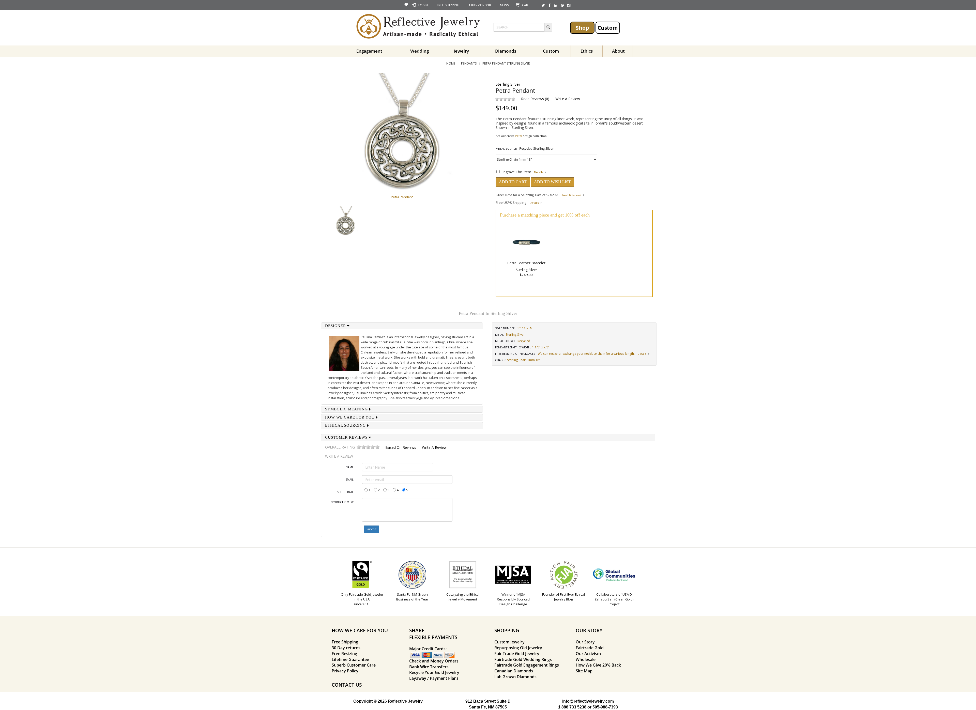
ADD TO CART (513, 182)
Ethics (587, 51)
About (618, 51)
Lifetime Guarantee (350, 659)
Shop (582, 27)
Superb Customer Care (354, 665)
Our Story (585, 642)
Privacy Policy (345, 671)
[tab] (402, 326)
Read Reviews (532, 98)
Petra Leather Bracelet (526, 262)
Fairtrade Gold (590, 648)
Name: (350, 467)
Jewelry (461, 51)
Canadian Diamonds (513, 671)
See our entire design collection (521, 136)
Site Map (584, 671)
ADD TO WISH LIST (552, 182)
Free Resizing (344, 653)
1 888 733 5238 (572, 707)
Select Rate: (345, 492)
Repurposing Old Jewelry (518, 648)
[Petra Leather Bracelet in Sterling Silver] (526, 242)
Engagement (369, 51)
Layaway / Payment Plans (434, 678)
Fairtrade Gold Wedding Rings (523, 659)
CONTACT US (347, 685)
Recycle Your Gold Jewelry (434, 672)
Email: (349, 479)
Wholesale (586, 659)
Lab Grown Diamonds (515, 677)
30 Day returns (346, 648)
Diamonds (505, 51)
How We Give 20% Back (598, 665)
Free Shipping (345, 642)
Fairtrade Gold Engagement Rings (526, 665)
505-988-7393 (605, 707)
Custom (608, 27)
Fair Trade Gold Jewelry (516, 653)
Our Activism (588, 653)
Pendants (469, 63)
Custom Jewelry (509, 642)
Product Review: (342, 502)
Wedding (419, 51)
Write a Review (567, 98)
